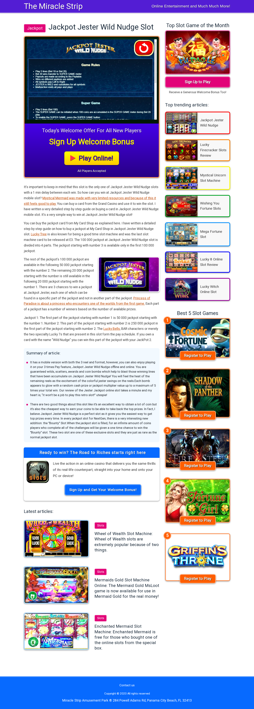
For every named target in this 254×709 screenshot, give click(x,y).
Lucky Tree (39, 234)
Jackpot (35, 28)
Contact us (127, 685)
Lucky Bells (111, 329)
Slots (100, 525)
